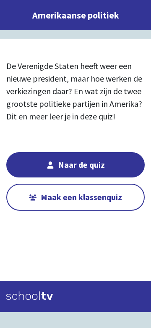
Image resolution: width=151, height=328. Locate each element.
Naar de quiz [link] (81, 164)
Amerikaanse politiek (75, 15)
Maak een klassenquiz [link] (81, 197)
